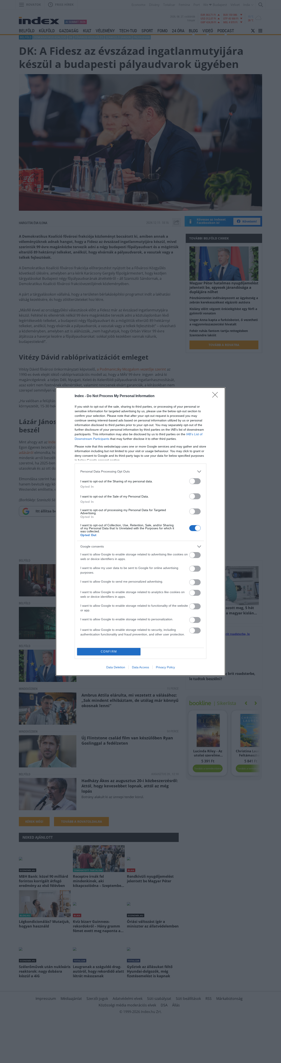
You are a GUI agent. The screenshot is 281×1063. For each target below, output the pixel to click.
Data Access (140, 667)
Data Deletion (115, 667)
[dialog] (140, 532)
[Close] (216, 396)
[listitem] (140, 471)
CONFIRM (109, 651)
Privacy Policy (165, 667)
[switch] (195, 481)
